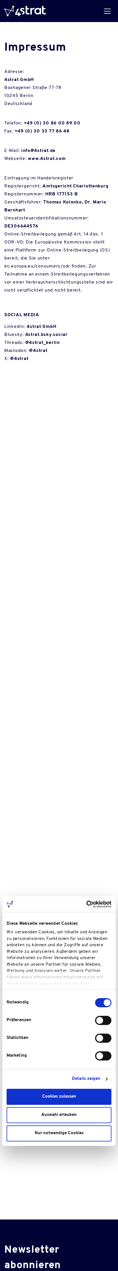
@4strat (38, 351)
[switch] (103, 1020)
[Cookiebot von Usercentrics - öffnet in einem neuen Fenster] (86, 904)
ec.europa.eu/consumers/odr (37, 266)
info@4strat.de (38, 151)
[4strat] (25, 11)
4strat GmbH (41, 326)
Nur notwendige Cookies (59, 1133)
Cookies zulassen (59, 1096)
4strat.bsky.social (46, 334)
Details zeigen (86, 1079)
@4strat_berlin (42, 342)
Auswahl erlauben (59, 1115)
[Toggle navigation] (107, 11)
